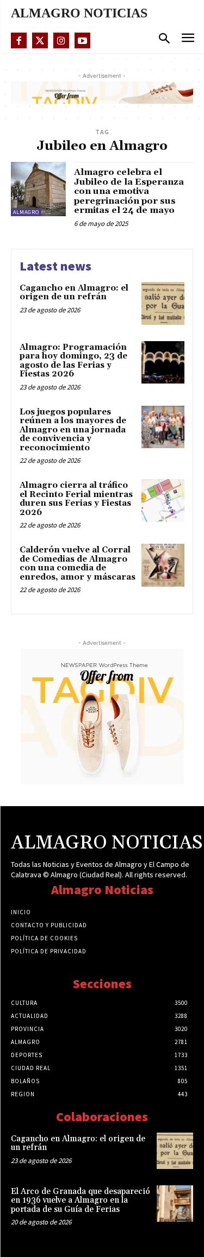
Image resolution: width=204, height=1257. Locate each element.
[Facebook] (19, 40)
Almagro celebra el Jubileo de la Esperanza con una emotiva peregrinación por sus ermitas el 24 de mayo (129, 191)
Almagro (26, 212)
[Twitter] (40, 40)
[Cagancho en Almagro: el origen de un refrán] (162, 303)
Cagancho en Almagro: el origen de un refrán (74, 293)
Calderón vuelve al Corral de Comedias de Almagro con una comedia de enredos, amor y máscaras (77, 563)
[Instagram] (61, 40)
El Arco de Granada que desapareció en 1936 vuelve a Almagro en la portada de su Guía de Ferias (80, 1200)
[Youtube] (82, 40)
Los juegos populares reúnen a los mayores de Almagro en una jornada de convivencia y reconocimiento (73, 430)
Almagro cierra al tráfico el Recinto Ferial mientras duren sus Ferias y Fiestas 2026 (76, 499)
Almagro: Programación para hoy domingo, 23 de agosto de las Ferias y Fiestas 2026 (73, 361)
